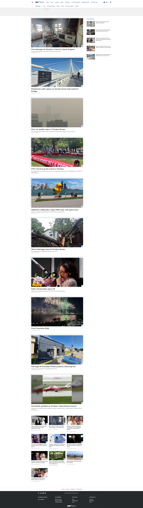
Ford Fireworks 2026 (40, 328)
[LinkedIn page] (45, 493)
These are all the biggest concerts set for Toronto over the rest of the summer (39, 445)
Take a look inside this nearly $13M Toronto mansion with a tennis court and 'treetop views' (57, 462)
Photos (62, 6)
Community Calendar (69, 6)
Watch (61, 2)
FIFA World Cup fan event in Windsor (47, 169)
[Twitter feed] (38, 493)
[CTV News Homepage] (39, 2)
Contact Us (68, 489)
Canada (57, 2)
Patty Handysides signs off (43, 289)
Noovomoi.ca (91, 500)
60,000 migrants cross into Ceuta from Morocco (74, 462)
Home (47, 2)
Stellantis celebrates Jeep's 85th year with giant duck (54, 210)
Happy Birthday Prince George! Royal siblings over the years (38, 479)
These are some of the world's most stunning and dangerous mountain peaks (57, 445)
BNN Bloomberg (75, 500)
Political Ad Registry (58, 501)
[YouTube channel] (43, 493)
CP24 (73, 499)
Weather (58, 6)
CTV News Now (94, 2)
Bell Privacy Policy (58, 499)
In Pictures (67, 2)
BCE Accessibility (41, 499)
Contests (76, 6)
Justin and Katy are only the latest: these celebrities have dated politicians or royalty (39, 427)
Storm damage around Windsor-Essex (48, 249)
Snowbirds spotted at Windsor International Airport (54, 406)
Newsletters (73, 489)
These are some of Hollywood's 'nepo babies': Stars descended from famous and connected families (74, 428)
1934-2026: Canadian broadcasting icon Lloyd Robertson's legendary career (74, 445)
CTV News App (79, 489)
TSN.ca (73, 501)
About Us (63, 489)
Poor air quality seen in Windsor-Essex (48, 129)
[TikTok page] (41, 493)
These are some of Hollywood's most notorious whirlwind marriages (39, 462)
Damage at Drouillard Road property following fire (53, 366)
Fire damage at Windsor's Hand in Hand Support (53, 49)
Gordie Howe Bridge (51, 6)
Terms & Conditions (58, 500)
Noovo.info (91, 499)
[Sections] (32, 2)
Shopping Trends (85, 2)
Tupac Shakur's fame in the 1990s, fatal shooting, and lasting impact (56, 427)
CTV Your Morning (76, 2)
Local (52, 2)
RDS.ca (90, 501)
